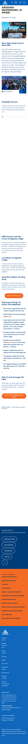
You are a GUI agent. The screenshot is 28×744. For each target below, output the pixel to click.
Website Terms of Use (4, 645)
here (3, 111)
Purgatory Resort (9, 599)
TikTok (7, 556)
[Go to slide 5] (8, 91)
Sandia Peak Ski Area (10, 603)
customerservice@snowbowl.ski (11, 707)
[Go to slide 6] (10, 91)
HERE (10, 316)
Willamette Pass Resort (11, 618)
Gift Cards (5, 663)
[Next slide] (24, 91)
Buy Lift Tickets (14, 296)
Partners (4, 656)
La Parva (5, 584)
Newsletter (9, 539)
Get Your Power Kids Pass (14, 396)
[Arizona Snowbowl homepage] (5, 3)
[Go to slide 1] (2, 91)
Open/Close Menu (24, 3)
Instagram (8, 545)
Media (3, 660)
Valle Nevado (7, 614)
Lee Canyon (6, 588)
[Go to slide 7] (11, 91)
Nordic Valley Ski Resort (11, 592)
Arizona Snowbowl (9, 577)
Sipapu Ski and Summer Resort (13, 607)
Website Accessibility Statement (5, 683)
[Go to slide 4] (6, 91)
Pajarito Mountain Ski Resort (13, 595)
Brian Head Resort (9, 580)
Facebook (8, 551)
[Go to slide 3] (5, 91)
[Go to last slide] (21, 91)
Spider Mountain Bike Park (12, 611)
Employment (5, 672)
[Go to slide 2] (3, 91)
